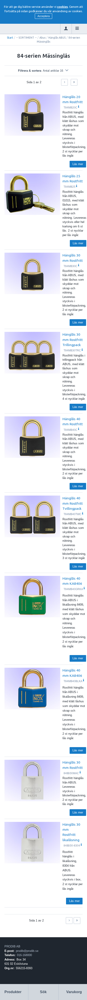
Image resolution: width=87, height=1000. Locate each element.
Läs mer (77, 164)
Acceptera (43, 16)
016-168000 (24, 955)
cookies (62, 6)
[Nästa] (64, 82)
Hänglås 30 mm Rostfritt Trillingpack (72, 339)
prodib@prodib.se (27, 951)
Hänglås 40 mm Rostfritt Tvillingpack (72, 503)
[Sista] (74, 82)
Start (10, 37)
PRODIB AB (12, 946)
